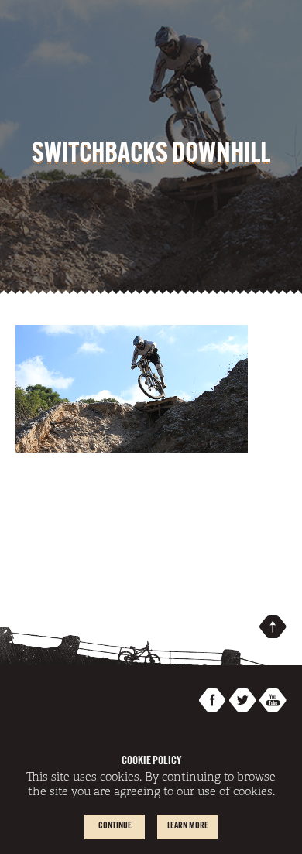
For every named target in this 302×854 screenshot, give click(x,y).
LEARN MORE (187, 826)
